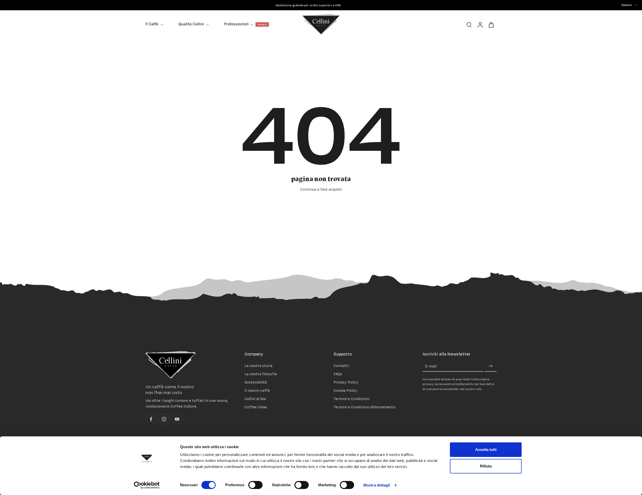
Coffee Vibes (256, 407)
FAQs (338, 373)
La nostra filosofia (261, 373)
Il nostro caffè (257, 390)
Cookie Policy (345, 390)
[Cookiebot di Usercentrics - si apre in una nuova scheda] (147, 485)
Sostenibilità (256, 382)
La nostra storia (258, 365)
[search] (468, 25)
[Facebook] (150, 419)
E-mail (431, 366)
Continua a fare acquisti (321, 189)
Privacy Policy (346, 382)
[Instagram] (164, 419)
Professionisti (236, 24)
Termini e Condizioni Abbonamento (364, 407)
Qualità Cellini (191, 24)
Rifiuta (486, 466)
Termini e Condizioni (351, 398)
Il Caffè (151, 24)
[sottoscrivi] (491, 366)
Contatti (341, 365)
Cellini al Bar (255, 398)
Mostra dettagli (376, 485)
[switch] (255, 485)
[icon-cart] (491, 24)
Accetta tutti (486, 449)
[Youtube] (177, 419)
